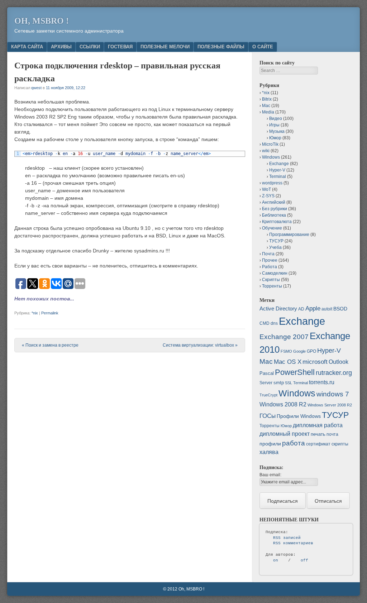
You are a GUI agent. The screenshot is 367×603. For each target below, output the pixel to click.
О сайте (262, 46)
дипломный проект (284, 434)
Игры (274, 124)
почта (332, 434)
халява (268, 452)
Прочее (269, 260)
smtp (278, 382)
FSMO (286, 351)
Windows (271, 157)
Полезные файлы (220, 46)
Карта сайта (27, 46)
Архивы (61, 46)
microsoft (315, 361)
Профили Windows (299, 416)
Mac (266, 105)
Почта (268, 253)
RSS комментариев (293, 543)
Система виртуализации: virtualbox (200, 345)
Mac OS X (287, 361)
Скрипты (271, 279)
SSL (288, 383)
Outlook (338, 362)
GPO (311, 351)
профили (270, 444)
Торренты (272, 286)
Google (299, 351)
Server (265, 382)
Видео (275, 118)
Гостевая (120, 46)
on (276, 560)
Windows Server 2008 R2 (330, 405)
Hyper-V (277, 170)
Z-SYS (268, 195)
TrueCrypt (268, 395)
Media (268, 112)
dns (274, 323)
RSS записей (287, 538)
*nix (35, 313)
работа (293, 443)
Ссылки (90, 46)
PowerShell (295, 372)
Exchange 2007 (284, 337)
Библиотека (274, 215)
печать (318, 434)
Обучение (272, 228)
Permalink (49, 313)
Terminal (277, 176)
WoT (266, 189)
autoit (326, 309)
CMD (264, 323)
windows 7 (332, 394)
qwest (36, 88)
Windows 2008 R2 (282, 404)
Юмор (275, 137)
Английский (273, 202)
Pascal (266, 373)
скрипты (340, 444)
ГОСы (267, 415)
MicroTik (270, 144)
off (304, 560)
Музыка (277, 131)
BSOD (340, 309)
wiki (266, 150)
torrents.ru (321, 382)
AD (301, 309)
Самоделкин (274, 273)
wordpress (272, 182)
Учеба (275, 247)
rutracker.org (334, 372)
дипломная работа (318, 425)
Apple (312, 308)
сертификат (318, 444)
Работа (269, 266)
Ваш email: (270, 474)
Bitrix (267, 99)
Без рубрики (274, 208)
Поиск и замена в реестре (50, 345)
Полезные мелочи (165, 46)
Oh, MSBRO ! (41, 20)
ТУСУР (276, 240)
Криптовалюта (277, 221)
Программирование (289, 234)
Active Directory (278, 308)
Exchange (279, 163)
